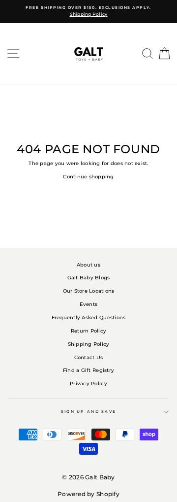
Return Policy (88, 331)
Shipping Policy (89, 344)
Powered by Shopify (88, 494)
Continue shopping (88, 176)
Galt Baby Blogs (88, 277)
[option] (88, 11)
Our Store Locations (89, 291)
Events (89, 304)
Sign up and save (89, 411)
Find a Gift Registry (88, 370)
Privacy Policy (88, 383)
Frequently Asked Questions (89, 317)
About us (88, 265)
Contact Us (88, 357)
